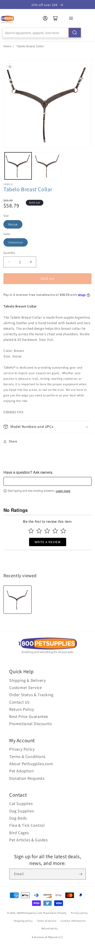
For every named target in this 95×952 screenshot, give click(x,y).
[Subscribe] (80, 874)
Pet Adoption (21, 771)
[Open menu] (71, 18)
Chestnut (15, 242)
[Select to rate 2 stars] (39, 531)
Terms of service (46, 920)
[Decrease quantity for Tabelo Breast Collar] (9, 262)
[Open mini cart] (55, 18)
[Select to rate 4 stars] (55, 531)
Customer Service (25, 687)
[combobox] (41, 33)
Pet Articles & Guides (28, 839)
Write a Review (48, 542)
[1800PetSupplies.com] (7, 19)
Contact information (73, 920)
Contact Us (19, 702)
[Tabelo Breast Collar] (17, 599)
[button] (47, 427)
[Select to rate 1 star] (31, 531)
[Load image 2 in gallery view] (47, 165)
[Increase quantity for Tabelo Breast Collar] (31, 262)
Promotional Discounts (30, 723)
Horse (13, 224)
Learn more (63, 491)
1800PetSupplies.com (29, 912)
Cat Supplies (21, 803)
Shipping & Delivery (27, 680)
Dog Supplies (21, 811)
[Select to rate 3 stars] (47, 531)
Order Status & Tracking (31, 694)
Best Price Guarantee (28, 716)
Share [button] (13, 441)
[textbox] (47, 481)
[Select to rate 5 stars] (63, 531)
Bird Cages (19, 832)
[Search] (74, 33)
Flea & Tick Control (27, 825)
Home (7, 46)
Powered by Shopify (55, 912)
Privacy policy (79, 912)
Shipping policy (23, 920)
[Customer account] (45, 18)
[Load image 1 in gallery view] (18, 165)
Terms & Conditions (27, 756)
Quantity (9, 253)
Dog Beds (18, 818)
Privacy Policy (22, 749)
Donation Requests (26, 778)
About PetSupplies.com (31, 763)
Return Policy (21, 709)
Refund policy (50, 928)
